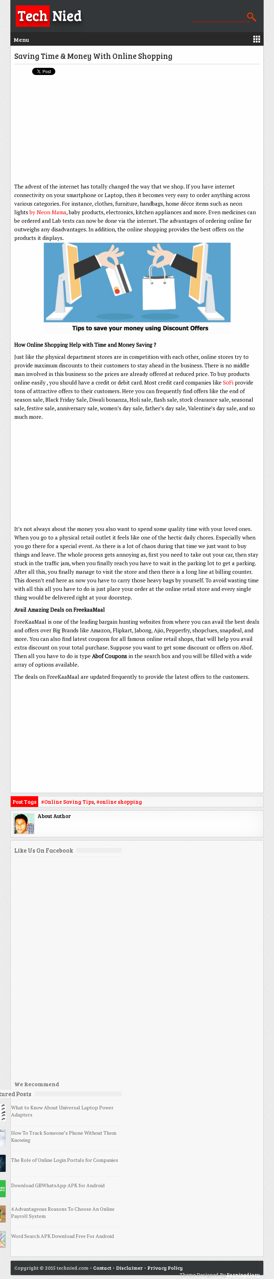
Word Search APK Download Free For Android (62, 1236)
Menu (21, 39)
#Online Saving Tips (67, 801)
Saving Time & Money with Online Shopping (93, 55)
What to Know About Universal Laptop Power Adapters (62, 1111)
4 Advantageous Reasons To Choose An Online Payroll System (63, 1212)
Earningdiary (243, 1274)
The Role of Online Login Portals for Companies (64, 1160)
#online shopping (119, 801)
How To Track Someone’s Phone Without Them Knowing (63, 1136)
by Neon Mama (48, 212)
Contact (102, 1267)
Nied (49, 15)
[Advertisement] (137, 132)
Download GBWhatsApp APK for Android (58, 1185)
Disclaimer (129, 1267)
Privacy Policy (165, 1267)
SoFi (228, 382)
